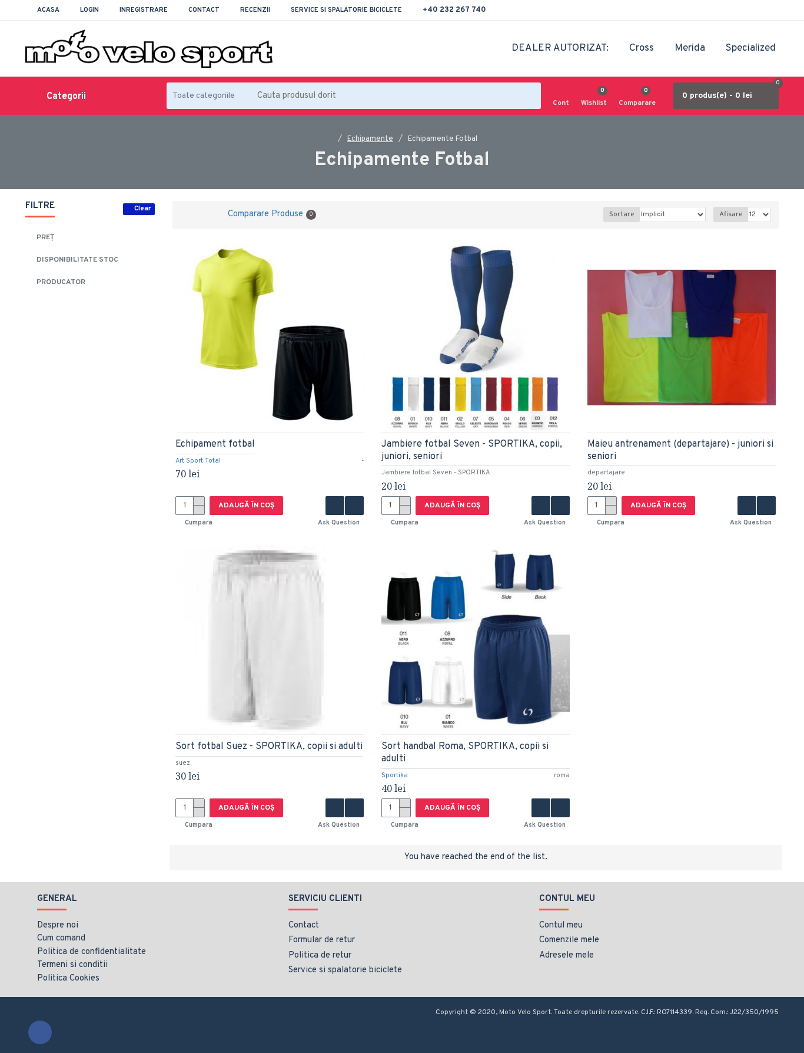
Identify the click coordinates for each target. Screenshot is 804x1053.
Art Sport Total (198, 461)
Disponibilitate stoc (77, 260)
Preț (45, 237)
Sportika (394, 775)
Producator (60, 282)
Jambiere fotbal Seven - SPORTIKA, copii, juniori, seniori (471, 450)
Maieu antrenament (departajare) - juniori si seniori (680, 450)
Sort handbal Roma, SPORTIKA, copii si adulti (465, 753)
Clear (142, 208)
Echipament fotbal (215, 444)
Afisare (730, 214)
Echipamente (370, 139)
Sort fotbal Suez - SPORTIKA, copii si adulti (269, 746)
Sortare (621, 214)
